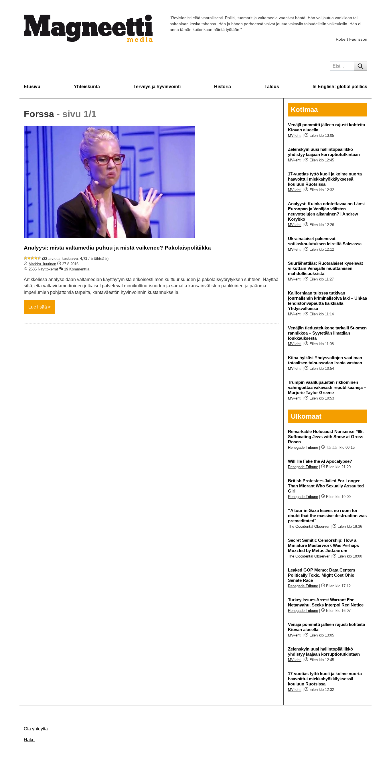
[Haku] (360, 66)
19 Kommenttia (76, 269)
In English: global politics (340, 86)
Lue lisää (37, 307)
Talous (271, 86)
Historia (222, 86)
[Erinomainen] (39, 258)
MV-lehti (294, 135)
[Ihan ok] (32, 258)
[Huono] (25, 258)
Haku (29, 739)
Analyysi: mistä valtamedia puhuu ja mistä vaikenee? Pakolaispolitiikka (117, 248)
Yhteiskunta (87, 86)
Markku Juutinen (42, 264)
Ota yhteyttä (36, 728)
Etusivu (32, 86)
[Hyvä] (35, 258)
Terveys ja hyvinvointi (157, 86)
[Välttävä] (29, 258)
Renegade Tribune (303, 447)
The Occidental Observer (308, 526)
